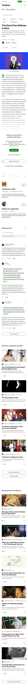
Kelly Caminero (15, 71)
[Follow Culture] (7, 22)
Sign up (19, 1)
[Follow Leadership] (17, 19)
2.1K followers (5, 211)
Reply (14, 258)
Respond (22, 237)
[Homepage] (6, 5)
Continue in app (14, 150)
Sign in (24, 1)
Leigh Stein (8, 42)
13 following (12, 211)
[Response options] (25, 244)
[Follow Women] (8, 19)
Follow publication (10, 9)
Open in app (4, 1)
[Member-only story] (2, 376)
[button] (14, 61)
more (24, 255)
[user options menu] (25, 5)
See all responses (14, 334)
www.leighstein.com (6, 217)
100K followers (5, 191)
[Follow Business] (25, 19)
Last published (16, 191)
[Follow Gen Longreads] (18, 22)
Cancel (17, 237)
